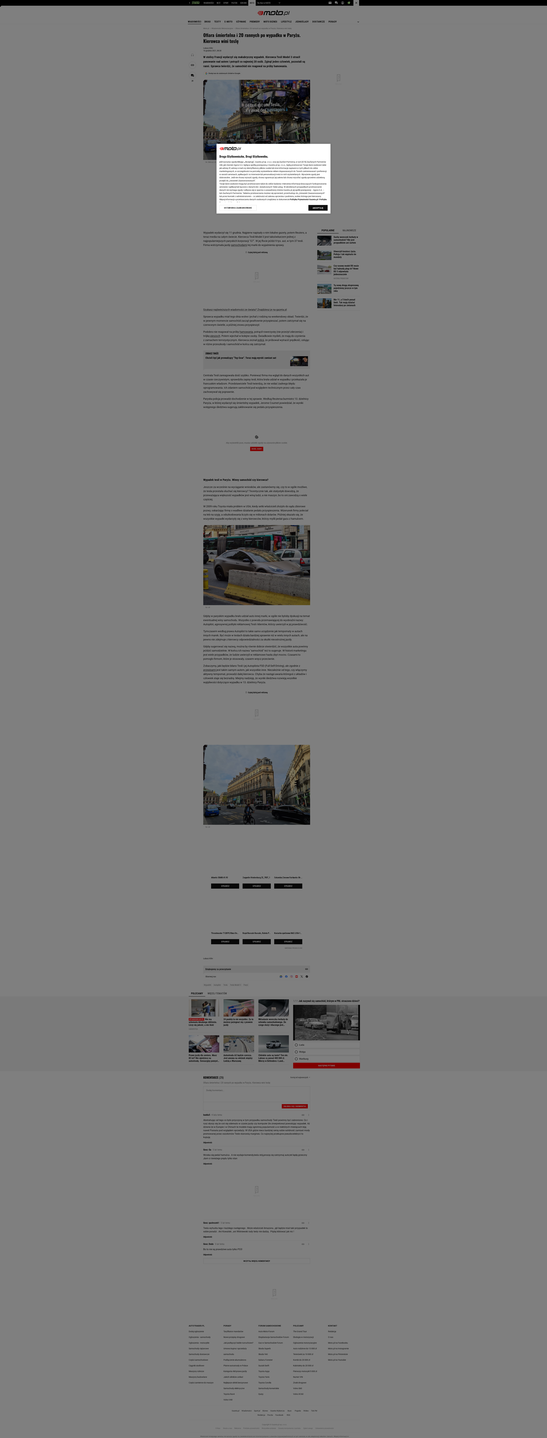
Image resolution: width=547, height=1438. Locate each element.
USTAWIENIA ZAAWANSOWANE (238, 208)
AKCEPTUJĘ (318, 208)
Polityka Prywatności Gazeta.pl (304, 199)
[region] (273, 179)
